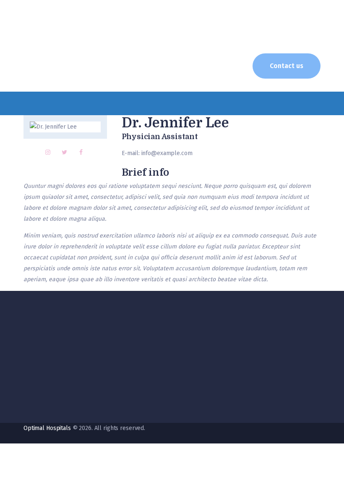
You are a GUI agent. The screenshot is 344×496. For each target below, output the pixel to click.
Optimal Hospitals (47, 428)
